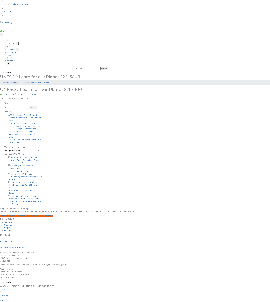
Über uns (8, 225)
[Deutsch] (138, 60)
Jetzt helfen (11, 43)
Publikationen (12, 52)
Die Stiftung (11, 49)
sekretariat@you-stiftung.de (16, 4)
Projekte (10, 46)
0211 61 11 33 (9, 11)
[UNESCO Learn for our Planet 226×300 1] (18, 94)
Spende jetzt (7, 72)
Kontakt (10, 58)
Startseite (10, 40)
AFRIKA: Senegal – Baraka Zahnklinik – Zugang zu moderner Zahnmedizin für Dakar (25, 118)
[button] (0, 292)
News (9, 55)
